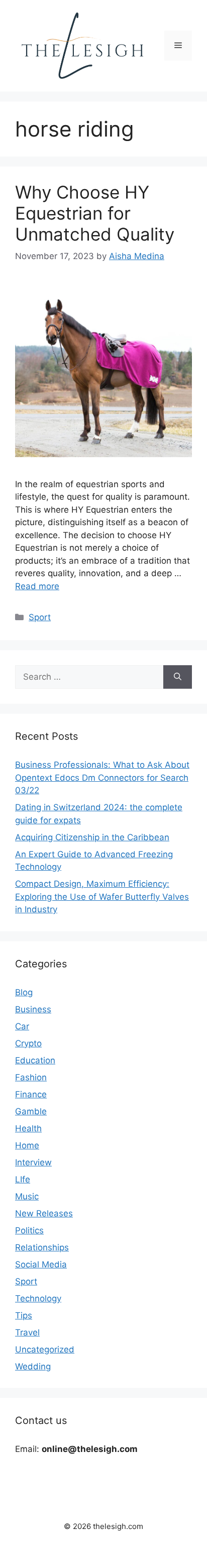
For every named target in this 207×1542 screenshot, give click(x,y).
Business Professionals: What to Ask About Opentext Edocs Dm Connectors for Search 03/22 (102, 777)
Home (27, 1145)
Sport (40, 617)
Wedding (33, 1366)
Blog (24, 992)
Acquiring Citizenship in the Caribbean (92, 837)
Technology (38, 1298)
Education (35, 1060)
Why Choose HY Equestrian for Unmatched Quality (94, 213)
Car (22, 1026)
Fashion (31, 1077)
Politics (29, 1230)
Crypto (28, 1043)
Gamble (31, 1111)
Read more (37, 586)
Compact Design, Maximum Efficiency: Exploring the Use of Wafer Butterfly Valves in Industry (102, 896)
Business (33, 1009)
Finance (31, 1094)
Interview (33, 1162)
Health (28, 1128)
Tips (23, 1315)
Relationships (42, 1247)
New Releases (44, 1213)
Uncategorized (44, 1349)
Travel (27, 1332)
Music (27, 1196)
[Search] (177, 677)
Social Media (41, 1264)
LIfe (22, 1179)
